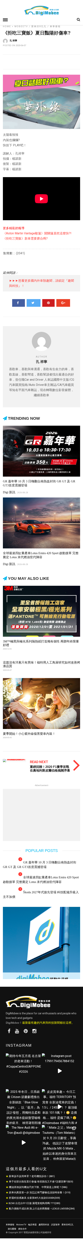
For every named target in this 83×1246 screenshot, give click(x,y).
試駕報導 (55, 1224)
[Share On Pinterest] (48, 303)
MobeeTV (21, 26)
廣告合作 (22, 1229)
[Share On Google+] (63, 303)
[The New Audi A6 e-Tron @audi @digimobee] (23, 1142)
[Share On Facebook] (18, 303)
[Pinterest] (26, 1031)
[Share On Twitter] (34, 303)
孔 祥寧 (13, 40)
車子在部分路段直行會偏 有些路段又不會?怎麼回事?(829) (41, 1181)
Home (7, 26)
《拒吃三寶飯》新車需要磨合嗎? (25, 238)
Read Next (39, 762)
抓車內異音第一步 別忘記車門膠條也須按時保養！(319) (39, 1192)
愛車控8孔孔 (39, 26)
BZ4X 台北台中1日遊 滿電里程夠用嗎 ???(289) (34, 1203)
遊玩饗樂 (12, 1229)
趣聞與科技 (44, 1224)
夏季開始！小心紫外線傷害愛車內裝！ (29, 733)
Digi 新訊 (9, 492)
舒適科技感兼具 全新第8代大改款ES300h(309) (34, 1197)
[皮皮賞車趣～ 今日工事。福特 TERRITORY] (59, 1106)
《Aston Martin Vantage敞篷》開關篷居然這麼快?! (37, 233)
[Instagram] (34, 1031)
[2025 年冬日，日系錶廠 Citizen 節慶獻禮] (23, 1106)
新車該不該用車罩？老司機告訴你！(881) (32, 1176)
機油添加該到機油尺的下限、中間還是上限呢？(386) (38, 1187)
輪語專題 (32, 1224)
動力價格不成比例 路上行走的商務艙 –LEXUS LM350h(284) (42, 1208)
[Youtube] (17, 1031)
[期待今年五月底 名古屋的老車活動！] (23, 1070)
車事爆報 (55, 26)
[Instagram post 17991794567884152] (59, 1070)
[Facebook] (9, 1031)
